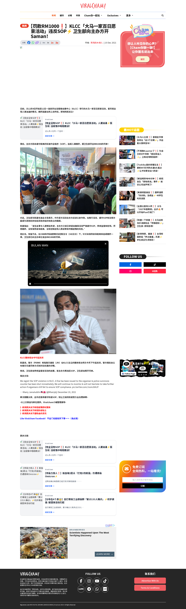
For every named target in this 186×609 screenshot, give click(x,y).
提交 (143, 59)
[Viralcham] (93, 6)
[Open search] (162, 15)
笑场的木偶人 (97, 42)
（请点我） (74, 418)
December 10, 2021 (67, 392)
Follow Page (130, 373)
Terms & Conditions (150, 587)
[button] (69, 264)
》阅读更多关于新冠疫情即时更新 (35, 407)
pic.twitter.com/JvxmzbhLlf (85, 386)
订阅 (143, 485)
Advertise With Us (150, 580)
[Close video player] (106, 244)
